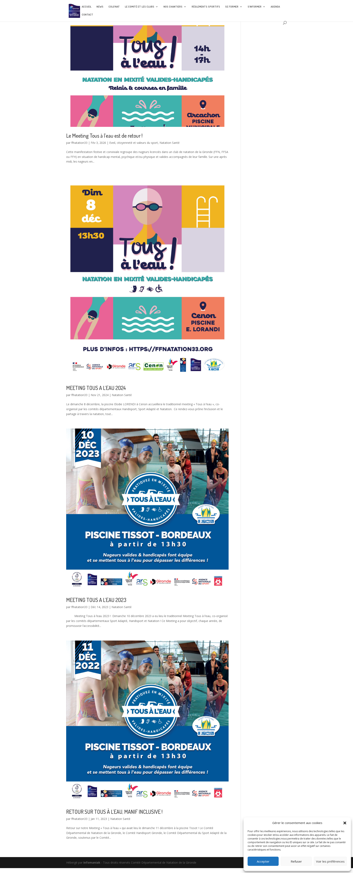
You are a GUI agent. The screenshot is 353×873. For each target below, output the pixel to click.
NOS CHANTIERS (172, 6)
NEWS (99, 6)
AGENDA (275, 6)
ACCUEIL (86, 6)
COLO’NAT (114, 6)
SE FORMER (231, 6)
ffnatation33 (79, 143)
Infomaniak (91, 862)
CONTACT (87, 14)
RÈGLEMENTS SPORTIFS (206, 6)
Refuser (296, 861)
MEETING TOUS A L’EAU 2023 (96, 599)
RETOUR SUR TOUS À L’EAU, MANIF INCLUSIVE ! (114, 811)
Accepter (263, 861)
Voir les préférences (330, 861)
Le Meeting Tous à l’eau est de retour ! (104, 135)
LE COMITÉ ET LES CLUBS (139, 6)
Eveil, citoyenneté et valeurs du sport (133, 143)
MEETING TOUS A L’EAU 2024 (96, 387)
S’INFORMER (254, 6)
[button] (345, 823)
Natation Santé (170, 143)
